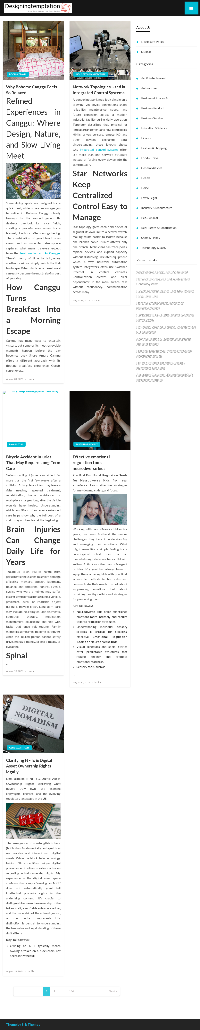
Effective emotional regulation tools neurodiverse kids (91, 462)
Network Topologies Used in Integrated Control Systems (99, 89)
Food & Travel (18, 74)
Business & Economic (154, 98)
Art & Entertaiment (153, 78)
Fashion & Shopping (154, 148)
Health (145, 178)
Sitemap (146, 51)
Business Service (152, 118)
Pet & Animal (149, 218)
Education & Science (154, 128)
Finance (146, 138)
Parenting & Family (87, 444)
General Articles (19, 747)
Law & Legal (16, 444)
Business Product (152, 108)
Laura (31, 378)
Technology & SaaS (153, 247)
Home (145, 188)
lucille (98, 682)
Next (112, 991)
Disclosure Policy (152, 41)
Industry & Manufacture (90, 74)
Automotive (149, 88)
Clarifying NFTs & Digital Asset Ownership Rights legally (29, 766)
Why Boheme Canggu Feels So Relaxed (31, 89)
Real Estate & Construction (159, 227)
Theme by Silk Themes (23, 1024)
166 (71, 991)
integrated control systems (99, 149)
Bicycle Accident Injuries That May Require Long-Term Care (33, 462)
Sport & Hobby (150, 237)
